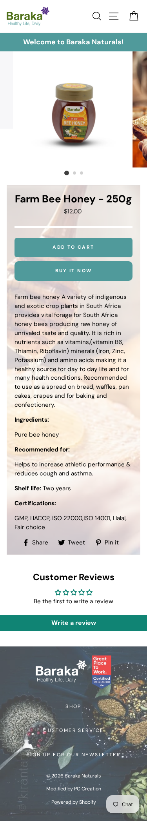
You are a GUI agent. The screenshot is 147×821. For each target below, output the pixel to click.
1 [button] (66, 173)
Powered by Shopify (73, 802)
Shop (73, 706)
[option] (73, 42)
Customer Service (73, 730)
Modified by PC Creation (73, 789)
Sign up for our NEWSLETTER (74, 755)
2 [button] (75, 173)
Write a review (73, 623)
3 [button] (82, 173)
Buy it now (73, 271)
